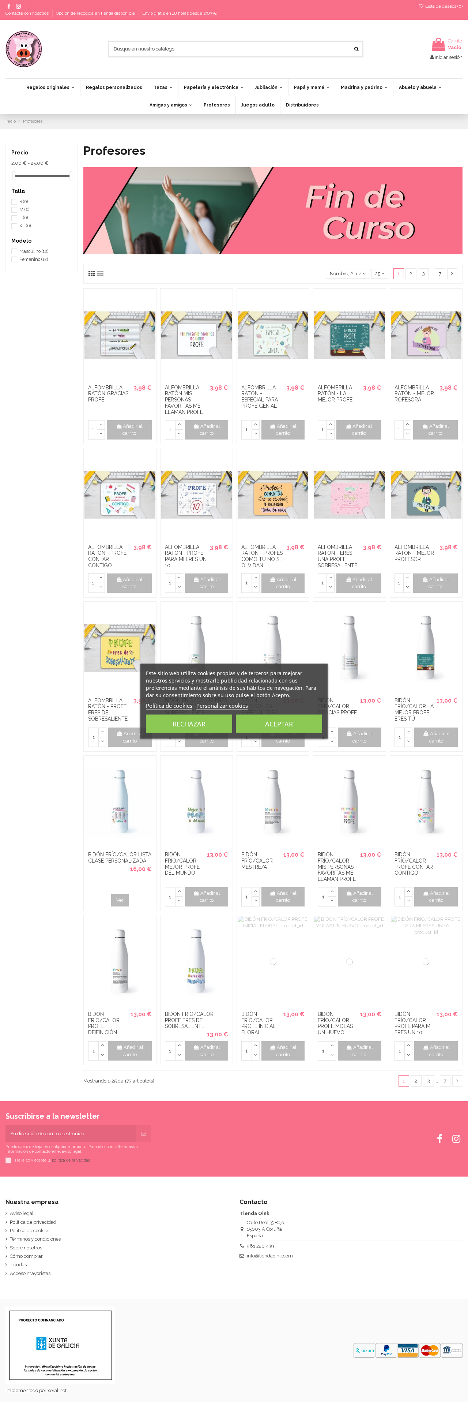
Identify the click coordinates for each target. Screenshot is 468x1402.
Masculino (33, 251)
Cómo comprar (26, 1256)
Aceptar (279, 723)
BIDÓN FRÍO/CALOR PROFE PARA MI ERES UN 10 (413, 1023)
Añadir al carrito (132, 429)
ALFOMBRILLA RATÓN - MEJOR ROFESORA (414, 394)
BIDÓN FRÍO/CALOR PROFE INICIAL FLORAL (258, 1023)
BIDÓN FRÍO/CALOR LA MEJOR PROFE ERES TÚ (414, 710)
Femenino (33, 259)
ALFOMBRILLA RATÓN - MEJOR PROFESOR (414, 553)
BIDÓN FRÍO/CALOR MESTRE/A (257, 861)
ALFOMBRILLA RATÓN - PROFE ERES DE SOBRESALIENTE (108, 710)
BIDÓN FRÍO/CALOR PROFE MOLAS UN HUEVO (335, 1023)
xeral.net (57, 1390)
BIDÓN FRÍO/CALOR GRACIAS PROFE (337, 707)
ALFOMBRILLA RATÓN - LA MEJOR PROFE (335, 394)
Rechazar (189, 723)
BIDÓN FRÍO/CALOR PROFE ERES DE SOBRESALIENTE (189, 1020)
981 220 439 (260, 1246)
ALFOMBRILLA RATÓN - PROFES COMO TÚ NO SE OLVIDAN (262, 556)
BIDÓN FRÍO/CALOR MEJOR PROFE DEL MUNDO (182, 864)
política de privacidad (71, 1160)
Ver (120, 900)
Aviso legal (22, 1213)
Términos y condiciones (35, 1239)
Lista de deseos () (443, 6)
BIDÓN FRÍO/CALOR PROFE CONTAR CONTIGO (414, 864)
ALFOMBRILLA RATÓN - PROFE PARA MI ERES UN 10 (186, 556)
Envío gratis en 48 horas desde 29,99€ (179, 13)
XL (25, 225)
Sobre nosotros (26, 1247)
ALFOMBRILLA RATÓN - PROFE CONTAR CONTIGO (107, 556)
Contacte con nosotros (27, 13)
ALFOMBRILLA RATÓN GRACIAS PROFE (108, 394)
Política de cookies (29, 1230)
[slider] (13, 175)
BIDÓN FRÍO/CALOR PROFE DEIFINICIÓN (104, 1023)
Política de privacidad (33, 1222)
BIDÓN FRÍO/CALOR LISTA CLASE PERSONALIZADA (119, 858)
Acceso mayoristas (30, 1273)
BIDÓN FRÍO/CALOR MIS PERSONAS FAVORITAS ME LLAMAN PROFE (337, 867)
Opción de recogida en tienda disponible (96, 13)
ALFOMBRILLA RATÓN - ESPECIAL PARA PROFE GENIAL (259, 397)
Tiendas (18, 1264)
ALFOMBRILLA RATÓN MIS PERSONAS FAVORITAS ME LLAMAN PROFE (184, 400)
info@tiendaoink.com (270, 1256)
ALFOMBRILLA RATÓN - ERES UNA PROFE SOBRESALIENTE (337, 556)
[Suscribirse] (143, 1133)
